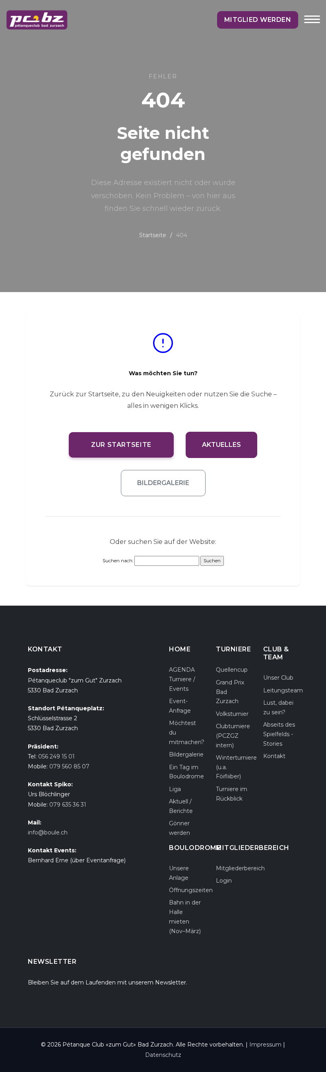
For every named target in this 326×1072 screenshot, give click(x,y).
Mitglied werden (257, 19)
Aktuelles (221, 444)
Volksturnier (232, 713)
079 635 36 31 (67, 804)
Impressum (265, 1044)
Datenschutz (163, 1054)
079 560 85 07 (69, 766)
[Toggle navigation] (312, 25)
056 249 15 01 (56, 756)
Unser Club (278, 677)
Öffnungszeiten (191, 890)
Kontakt (274, 756)
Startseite (152, 235)
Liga (175, 789)
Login (224, 880)
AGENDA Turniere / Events (182, 679)
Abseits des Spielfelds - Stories (279, 734)
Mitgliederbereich (240, 868)
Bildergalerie (163, 483)
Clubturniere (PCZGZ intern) (233, 736)
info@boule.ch (48, 832)
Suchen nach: (118, 560)
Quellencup (232, 669)
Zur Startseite (121, 444)
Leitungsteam (283, 690)
